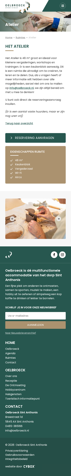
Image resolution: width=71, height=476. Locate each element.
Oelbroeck (12, 349)
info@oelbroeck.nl (21, 88)
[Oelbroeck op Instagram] (62, 254)
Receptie (11, 381)
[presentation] (12, 218)
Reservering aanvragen (34, 138)
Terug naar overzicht (19, 123)
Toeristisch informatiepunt (22, 399)
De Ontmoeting (15, 385)
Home (8, 37)
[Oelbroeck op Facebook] (54, 254)
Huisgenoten (13, 394)
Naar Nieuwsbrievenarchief (20, 333)
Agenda (10, 353)
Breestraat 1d (14, 417)
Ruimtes (20, 37)
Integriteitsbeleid (16, 459)
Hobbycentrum (15, 390)
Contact (10, 362)
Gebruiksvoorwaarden (19, 455)
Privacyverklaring (16, 451)
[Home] (17, 7)
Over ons (11, 376)
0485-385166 (13, 426)
